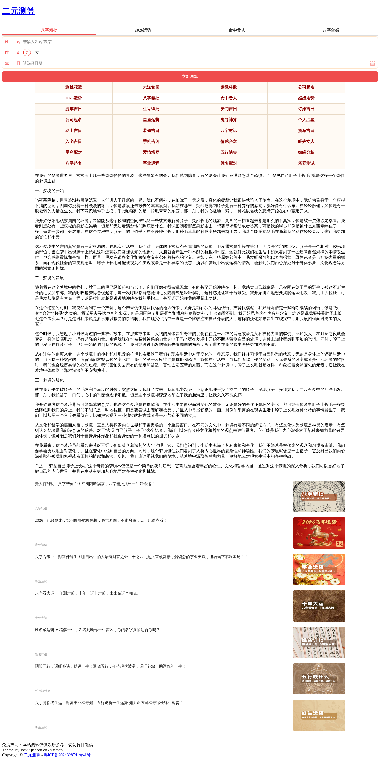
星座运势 (151, 119)
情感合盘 (229, 141)
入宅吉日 (73, 141)
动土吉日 (73, 130)
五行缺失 (229, 152)
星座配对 (73, 152)
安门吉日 (229, 109)
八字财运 (229, 130)
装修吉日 (151, 130)
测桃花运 (73, 87)
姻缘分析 (306, 152)
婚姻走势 (306, 98)
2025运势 (73, 98)
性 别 (12, 52)
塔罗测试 (306, 163)
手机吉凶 (151, 141)
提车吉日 (73, 109)
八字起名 (73, 163)
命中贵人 (229, 98)
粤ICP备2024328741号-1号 (67, 755)
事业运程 (151, 163)
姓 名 (12, 42)
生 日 (12, 63)
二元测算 (18, 11)
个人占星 (306, 119)
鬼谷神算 (229, 119)
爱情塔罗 (151, 152)
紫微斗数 (229, 87)
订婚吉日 (306, 109)
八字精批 (151, 98)
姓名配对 (229, 163)
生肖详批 (151, 109)
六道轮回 (151, 87)
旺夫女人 (306, 141)
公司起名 (306, 87)
